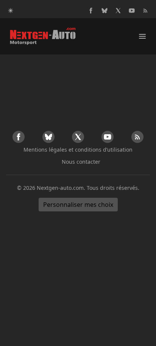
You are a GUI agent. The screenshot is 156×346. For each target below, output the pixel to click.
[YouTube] (131, 10)
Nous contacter (81, 161)
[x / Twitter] (118, 10)
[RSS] (145, 10)
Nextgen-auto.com (60, 187)
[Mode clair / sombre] (10, 10)
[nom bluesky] (104, 10)
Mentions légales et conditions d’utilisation (78, 149)
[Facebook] (90, 10)
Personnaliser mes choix (78, 204)
